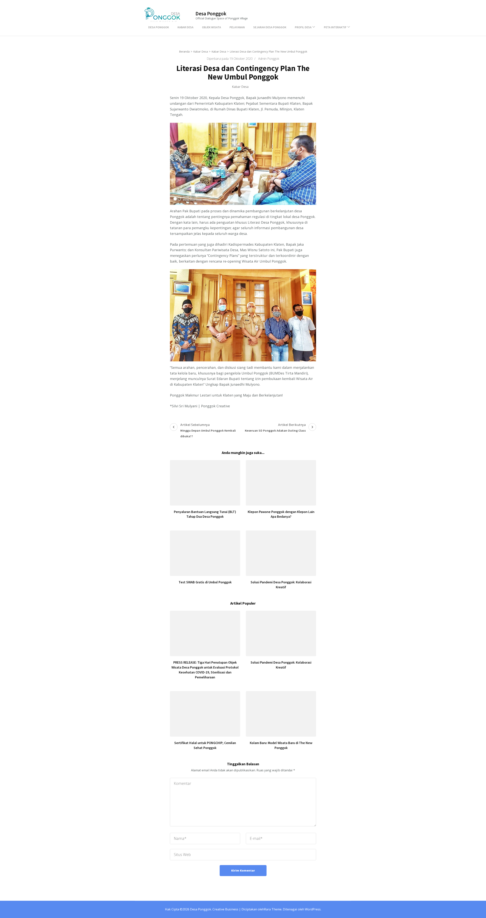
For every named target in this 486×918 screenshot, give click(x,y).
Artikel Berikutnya (275, 427)
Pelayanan (237, 27)
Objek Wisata (211, 27)
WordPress (313, 909)
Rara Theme (273, 909)
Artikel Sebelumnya (208, 430)
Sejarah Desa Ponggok (269, 27)
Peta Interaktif (335, 27)
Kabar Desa (185, 27)
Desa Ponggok (211, 13)
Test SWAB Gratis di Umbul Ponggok (205, 582)
